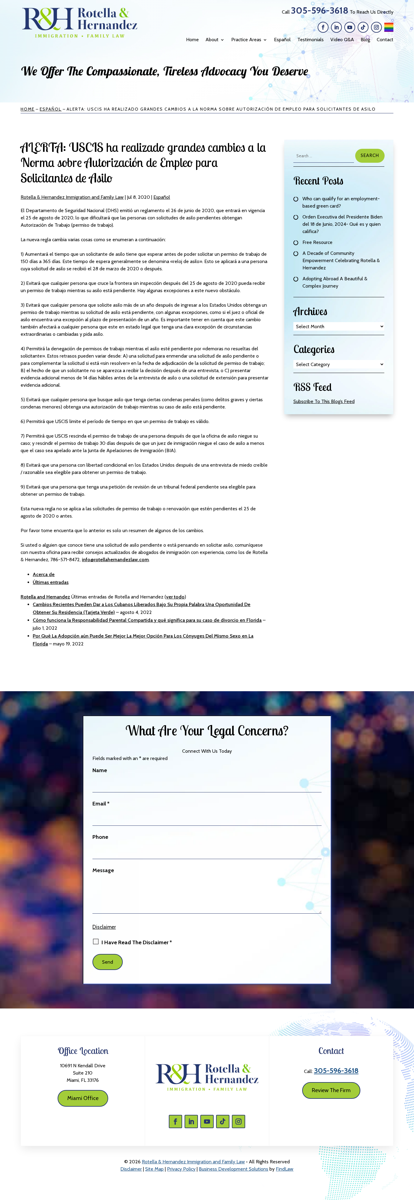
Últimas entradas (50, 582)
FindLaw (284, 1169)
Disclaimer (104, 927)
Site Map (154, 1169)
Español (282, 40)
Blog (365, 40)
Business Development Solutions (233, 1169)
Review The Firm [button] (331, 1090)
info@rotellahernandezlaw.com (115, 559)
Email (100, 803)
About (212, 40)
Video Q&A (342, 40)
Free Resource (317, 242)
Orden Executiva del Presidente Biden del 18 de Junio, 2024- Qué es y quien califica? (342, 224)
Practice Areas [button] (246, 40)
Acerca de (44, 574)
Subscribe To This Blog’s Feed (324, 401)
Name (99, 770)
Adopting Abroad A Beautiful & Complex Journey (334, 282)
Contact (385, 40)
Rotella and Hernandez (45, 597)
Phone (100, 837)
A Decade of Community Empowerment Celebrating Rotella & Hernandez (341, 260)
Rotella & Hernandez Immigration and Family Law (72, 197)
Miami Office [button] (82, 1098)
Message (103, 870)
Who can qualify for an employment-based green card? (341, 202)
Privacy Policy (181, 1169)
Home (192, 40)
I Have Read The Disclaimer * (137, 942)
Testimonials (310, 40)
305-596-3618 (320, 10)
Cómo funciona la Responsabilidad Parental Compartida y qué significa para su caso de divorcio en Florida (147, 620)
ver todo (175, 597)
